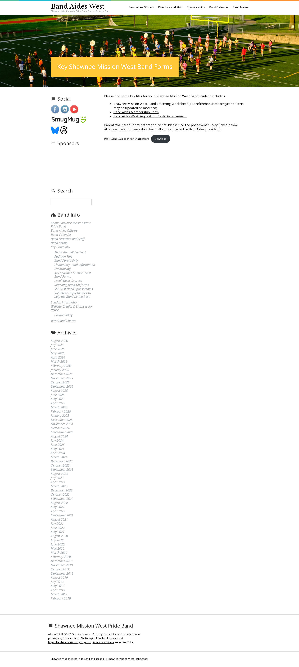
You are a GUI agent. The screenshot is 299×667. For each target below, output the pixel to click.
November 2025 (62, 378)
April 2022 (58, 511)
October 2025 (60, 382)
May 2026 (57, 353)
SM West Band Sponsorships (73, 289)
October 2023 (60, 465)
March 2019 (59, 594)
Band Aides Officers (141, 7)
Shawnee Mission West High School (128, 658)
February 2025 (61, 411)
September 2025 (62, 386)
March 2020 (59, 552)
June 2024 (58, 444)
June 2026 (58, 349)
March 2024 (59, 457)
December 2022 (62, 490)
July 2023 (57, 478)
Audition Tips (63, 256)
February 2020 (61, 557)
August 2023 (59, 474)
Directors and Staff (170, 7)
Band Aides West (78, 6)
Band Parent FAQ (66, 260)
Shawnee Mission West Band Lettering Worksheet (151, 104)
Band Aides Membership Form (136, 112)
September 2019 (62, 573)
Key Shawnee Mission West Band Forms (72, 275)
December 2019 (62, 561)
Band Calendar (218, 7)
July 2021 (57, 523)
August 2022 (59, 503)
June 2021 (58, 528)
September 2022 (62, 498)
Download (160, 138)
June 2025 (58, 395)
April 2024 (58, 453)
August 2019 (59, 577)
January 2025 (60, 415)
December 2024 (62, 420)
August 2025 (59, 390)
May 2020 (57, 548)
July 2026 (57, 345)
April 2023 (58, 482)
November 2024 (62, 424)
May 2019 (57, 586)
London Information (64, 302)
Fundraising (62, 269)
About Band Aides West (70, 252)
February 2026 (61, 366)
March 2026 (59, 361)
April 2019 (58, 590)
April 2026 (58, 357)
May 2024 (57, 449)
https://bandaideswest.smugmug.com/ (69, 642)
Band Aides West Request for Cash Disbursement (150, 116)
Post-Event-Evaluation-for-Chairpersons (126, 138)
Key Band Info (60, 247)
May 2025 (57, 399)
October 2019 (60, 569)
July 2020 (57, 540)
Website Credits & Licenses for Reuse (71, 308)
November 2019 (62, 565)
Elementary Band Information (74, 265)
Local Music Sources (68, 281)
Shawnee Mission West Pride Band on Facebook (78, 658)
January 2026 (60, 370)
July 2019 (57, 582)
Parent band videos (103, 642)
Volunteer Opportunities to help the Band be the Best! (72, 295)
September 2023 (62, 469)
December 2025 (62, 374)
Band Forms (240, 7)
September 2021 (62, 515)
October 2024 (60, 428)
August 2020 (59, 536)
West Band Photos (63, 321)
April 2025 (58, 403)
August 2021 (59, 519)
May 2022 (57, 507)
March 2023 (59, 486)
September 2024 (62, 432)
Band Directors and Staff (67, 239)
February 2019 (61, 598)
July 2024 (57, 440)
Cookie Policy (63, 315)
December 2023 (62, 461)
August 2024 (59, 436)
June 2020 (58, 544)
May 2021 (57, 532)
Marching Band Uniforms (71, 285)
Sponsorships (196, 7)
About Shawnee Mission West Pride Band (71, 224)
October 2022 (60, 494)
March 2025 (59, 407)
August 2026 (59, 341)
